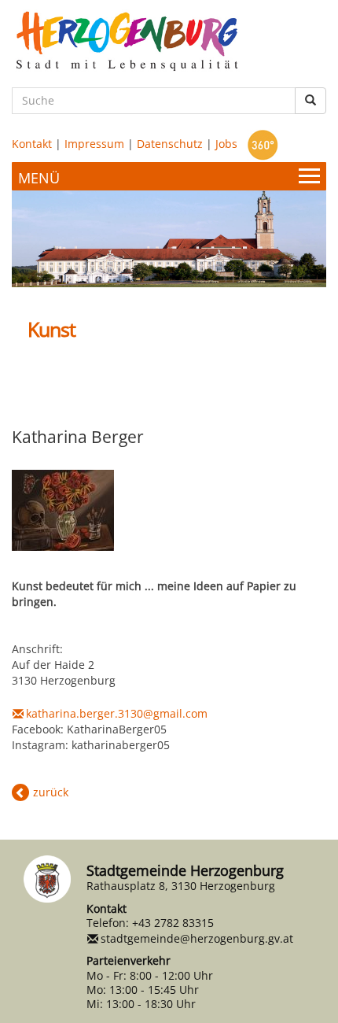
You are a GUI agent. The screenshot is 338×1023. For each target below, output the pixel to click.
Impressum (94, 143)
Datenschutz (170, 143)
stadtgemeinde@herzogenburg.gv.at (197, 938)
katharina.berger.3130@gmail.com (117, 713)
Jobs (226, 143)
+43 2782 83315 (173, 922)
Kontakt (32, 143)
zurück (50, 792)
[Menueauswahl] (169, 176)
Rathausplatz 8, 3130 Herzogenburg (180, 885)
